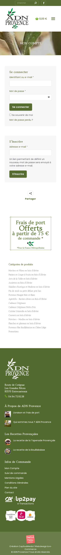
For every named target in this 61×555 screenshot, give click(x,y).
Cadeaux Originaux (17, 303)
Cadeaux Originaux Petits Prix (22, 307)
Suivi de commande (16, 473)
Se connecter (20, 107)
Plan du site (11, 487)
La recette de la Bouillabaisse (29, 449)
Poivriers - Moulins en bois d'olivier (24, 319)
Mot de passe (23, 91)
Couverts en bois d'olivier (20, 315)
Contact (9, 492)
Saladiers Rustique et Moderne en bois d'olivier (29, 286)
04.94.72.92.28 (16, 396)
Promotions (13, 331)
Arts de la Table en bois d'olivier (23, 278)
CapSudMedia (26, 546)
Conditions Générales (16, 482)
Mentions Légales (14, 478)
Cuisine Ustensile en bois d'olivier (24, 311)
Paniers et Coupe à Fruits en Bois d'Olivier (27, 274)
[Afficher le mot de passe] (49, 97)
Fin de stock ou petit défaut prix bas (25, 290)
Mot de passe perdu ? (21, 119)
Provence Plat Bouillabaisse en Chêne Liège (27, 327)
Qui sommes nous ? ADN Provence (32, 422)
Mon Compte (12, 468)
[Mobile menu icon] (53, 19)
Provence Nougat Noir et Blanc (22, 294)
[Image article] (8, 414)
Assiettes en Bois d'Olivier (20, 282)
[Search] (35, 3)
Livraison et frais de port (26, 412)
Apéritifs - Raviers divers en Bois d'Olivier (28, 299)
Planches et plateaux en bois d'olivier (25, 323)
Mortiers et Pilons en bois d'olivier (24, 270)
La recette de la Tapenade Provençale (34, 440)
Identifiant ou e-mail (27, 77)
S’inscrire (18, 174)
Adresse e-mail (24, 146)
